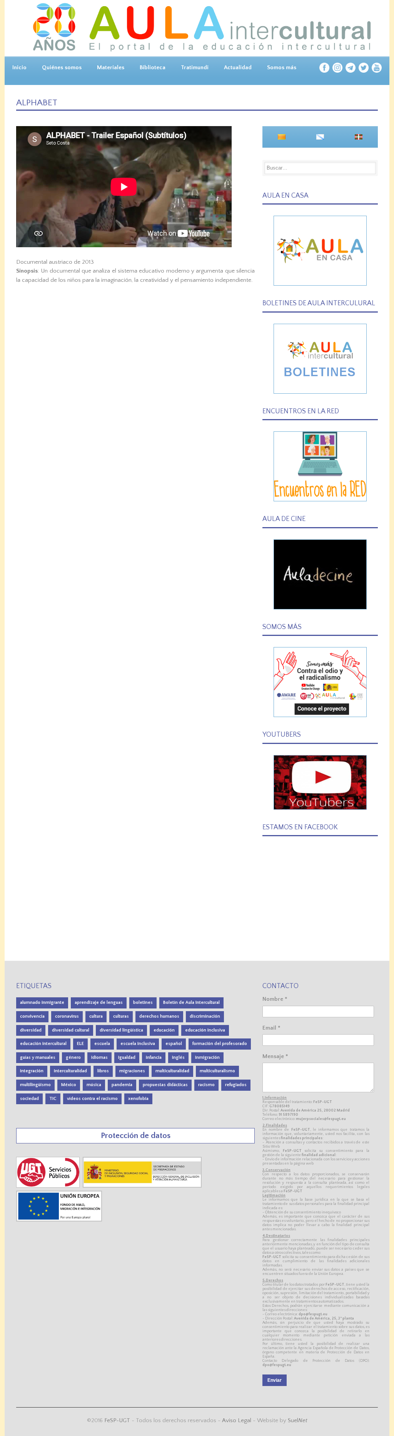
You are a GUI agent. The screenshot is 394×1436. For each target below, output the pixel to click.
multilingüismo (35, 1084)
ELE (80, 1043)
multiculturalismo (217, 1070)
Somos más (281, 67)
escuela (102, 1043)
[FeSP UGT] (48, 1186)
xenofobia (138, 1098)
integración (31, 1070)
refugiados (236, 1084)
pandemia (122, 1084)
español (173, 1043)
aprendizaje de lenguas (99, 1002)
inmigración (207, 1057)
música (94, 1084)
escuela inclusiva (137, 1043)
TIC (53, 1098)
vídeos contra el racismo (92, 1098)
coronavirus (67, 1016)
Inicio (19, 67)
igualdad (126, 1057)
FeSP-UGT (117, 1420)
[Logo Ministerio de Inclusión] (143, 1186)
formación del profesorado (219, 1043)
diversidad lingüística (121, 1030)
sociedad (29, 1098)
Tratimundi (195, 67)
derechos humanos (159, 1016)
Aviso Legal (236, 1420)
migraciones (132, 1070)
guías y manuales (37, 1057)
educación (164, 1030)
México (68, 1084)
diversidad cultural (70, 1030)
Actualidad (238, 67)
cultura (96, 1016)
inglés (178, 1057)
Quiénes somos (62, 67)
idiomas (99, 1057)
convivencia (32, 1016)
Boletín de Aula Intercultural (191, 1002)
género (73, 1057)
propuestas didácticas (165, 1084)
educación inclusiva (205, 1030)
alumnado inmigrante (42, 1002)
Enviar (274, 1380)
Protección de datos (135, 1135)
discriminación (205, 1016)
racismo (206, 1084)
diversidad (31, 1030)
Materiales (110, 67)
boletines (143, 1002)
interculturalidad (70, 1070)
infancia (154, 1057)
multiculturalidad (172, 1070)
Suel (297, 1420)
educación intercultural (43, 1043)
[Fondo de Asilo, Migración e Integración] (59, 1219)
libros (103, 1070)
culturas (121, 1016)
